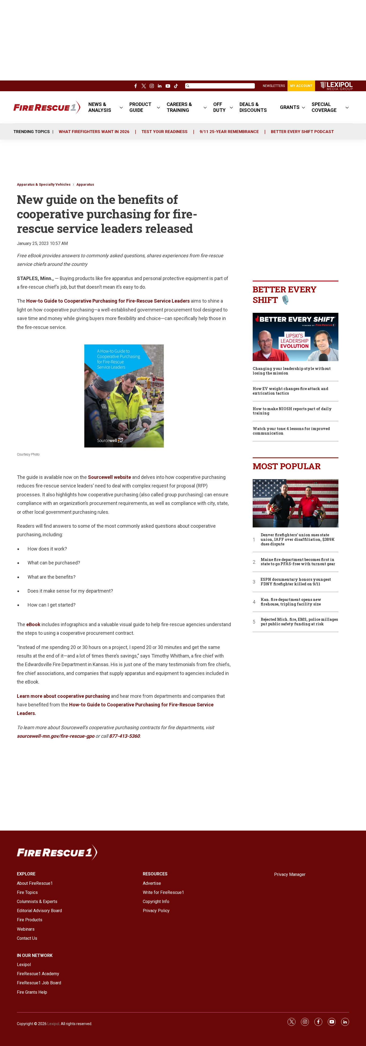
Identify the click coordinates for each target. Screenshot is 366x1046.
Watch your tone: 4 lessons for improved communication (291, 431)
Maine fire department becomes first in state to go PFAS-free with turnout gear (298, 562)
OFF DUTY (219, 107)
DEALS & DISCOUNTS (253, 107)
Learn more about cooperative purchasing (63, 696)
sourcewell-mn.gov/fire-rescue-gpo (55, 736)
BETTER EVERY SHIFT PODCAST (302, 131)
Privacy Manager (289, 874)
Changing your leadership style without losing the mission (292, 371)
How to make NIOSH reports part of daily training (292, 411)
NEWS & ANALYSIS (99, 107)
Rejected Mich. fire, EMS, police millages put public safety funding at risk (299, 621)
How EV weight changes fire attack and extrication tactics (290, 391)
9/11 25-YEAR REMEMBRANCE (229, 131)
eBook (33, 624)
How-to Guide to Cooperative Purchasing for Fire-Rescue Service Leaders (108, 301)
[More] (121, 107)
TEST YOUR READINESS (164, 131)
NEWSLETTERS (274, 86)
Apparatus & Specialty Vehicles (43, 184)
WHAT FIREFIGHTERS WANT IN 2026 (94, 131)
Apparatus (85, 184)
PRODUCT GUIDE (140, 107)
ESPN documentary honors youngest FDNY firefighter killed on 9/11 (296, 581)
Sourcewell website (109, 477)
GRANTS (290, 107)
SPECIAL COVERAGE (324, 107)
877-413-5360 (124, 736)
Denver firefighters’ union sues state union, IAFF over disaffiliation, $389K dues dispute (298, 539)
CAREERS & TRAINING (179, 107)
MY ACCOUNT (301, 86)
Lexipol (53, 1024)
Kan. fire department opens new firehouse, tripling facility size (291, 602)
